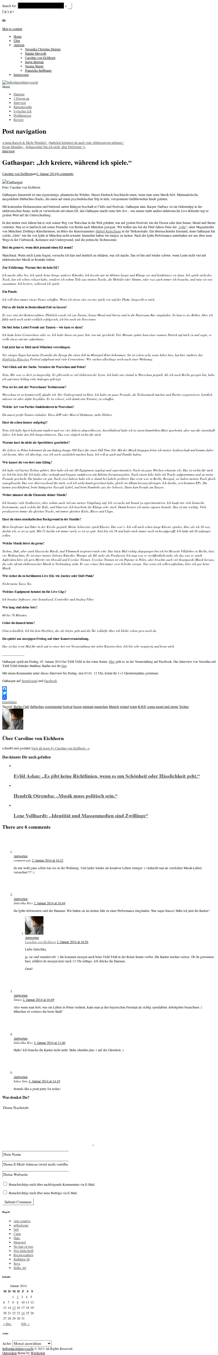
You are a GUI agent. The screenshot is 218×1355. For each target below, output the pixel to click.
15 (14, 1307)
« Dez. (7, 1324)
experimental (53, 706)
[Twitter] (109, 693)
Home (18, 36)
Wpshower (38, 1353)
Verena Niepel (34, 66)
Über (17, 41)
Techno (184, 706)
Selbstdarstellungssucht (17, 1349)
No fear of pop (23, 1246)
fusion (77, 706)
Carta (17, 1234)
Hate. (17, 1238)
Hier (112, 661)
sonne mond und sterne (162, 706)
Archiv (6, 1343)
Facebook (50, 681)
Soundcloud (29, 681)
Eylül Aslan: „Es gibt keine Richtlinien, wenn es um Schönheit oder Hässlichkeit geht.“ (107, 775)
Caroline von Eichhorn (40, 57)
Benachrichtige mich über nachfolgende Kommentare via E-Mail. (52, 1184)
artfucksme (21, 1225)
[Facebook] (109, 688)
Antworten (21, 856)
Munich (114, 706)
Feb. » (25, 1324)
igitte (182, 227)
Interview (8, 151)
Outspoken (9, 1353)
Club (26, 706)
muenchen (101, 706)
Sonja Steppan (34, 62)
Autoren (19, 45)
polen (133, 706)
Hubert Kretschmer (108, 231)
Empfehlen (9, 702)
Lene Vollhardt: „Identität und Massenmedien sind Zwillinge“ (81, 815)
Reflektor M (22, 1259)
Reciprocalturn (23, 1255)
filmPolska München (15, 359)
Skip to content (12, 29)
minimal (88, 706)
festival (67, 706)
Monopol (20, 1242)
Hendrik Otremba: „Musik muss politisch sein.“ (66, 795)
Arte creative (22, 1221)
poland (124, 706)
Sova (17, 1263)
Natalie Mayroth (35, 53)
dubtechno (37, 706)
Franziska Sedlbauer (38, 70)
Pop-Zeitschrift (23, 1251)
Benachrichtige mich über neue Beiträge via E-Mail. (43, 1193)
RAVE (142, 706)
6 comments (65, 174)
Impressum (21, 74)
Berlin (18, 706)
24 (23, 1313)
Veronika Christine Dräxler (43, 49)
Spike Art (20, 1268)
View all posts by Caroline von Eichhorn (60, 748)
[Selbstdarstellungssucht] (20, 82)
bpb (16, 1229)
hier (64, 666)
